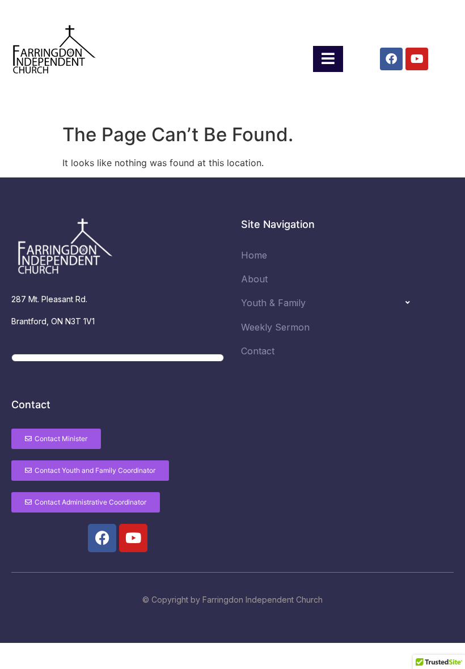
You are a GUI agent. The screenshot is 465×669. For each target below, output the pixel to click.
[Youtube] (416, 59)
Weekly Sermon (275, 327)
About (254, 279)
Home (254, 255)
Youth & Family (273, 302)
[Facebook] (391, 59)
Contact (257, 351)
